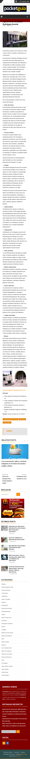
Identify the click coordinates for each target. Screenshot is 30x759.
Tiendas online (5, 672)
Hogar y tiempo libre (6, 617)
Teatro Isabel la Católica (7, 666)
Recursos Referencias (6, 657)
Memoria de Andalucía (7, 635)
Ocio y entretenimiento (7, 648)
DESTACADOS (22, 419)
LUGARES (4, 629)
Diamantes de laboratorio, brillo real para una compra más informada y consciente (17, 529)
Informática (4, 620)
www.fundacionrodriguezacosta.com (14, 390)
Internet (3, 626)
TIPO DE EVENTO (7, 422)
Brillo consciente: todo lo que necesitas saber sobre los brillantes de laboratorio (17, 558)
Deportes (4, 602)
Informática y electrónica (7, 623)
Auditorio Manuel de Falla (7, 587)
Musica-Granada (5, 641)
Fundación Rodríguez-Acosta (10, 419)
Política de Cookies (7, 752)
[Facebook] (7, 743)
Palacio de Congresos (7, 651)
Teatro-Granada (5, 669)
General (3, 614)
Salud (3, 660)
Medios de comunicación (7, 632)
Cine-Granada (5, 593)
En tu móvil (16, 752)
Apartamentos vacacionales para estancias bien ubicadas (17, 547)
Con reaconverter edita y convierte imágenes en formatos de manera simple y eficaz (14, 463)
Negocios (4, 645)
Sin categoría (5, 663)
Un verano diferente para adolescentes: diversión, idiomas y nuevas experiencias (16, 569)
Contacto (23, 752)
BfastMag (24, 754)
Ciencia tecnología (6, 590)
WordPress (18, 756)
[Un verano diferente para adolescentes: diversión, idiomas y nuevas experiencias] (4, 568)
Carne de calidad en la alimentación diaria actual (16, 538)
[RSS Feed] (3, 743)
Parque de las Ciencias (7, 654)
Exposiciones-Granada (7, 608)
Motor (3, 638)
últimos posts (8, 522)
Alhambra (4, 584)
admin (4, 25)
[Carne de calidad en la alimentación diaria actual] (4, 539)
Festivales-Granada (6, 611)
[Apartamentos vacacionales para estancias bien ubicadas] (4, 547)
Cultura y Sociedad (6, 599)
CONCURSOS (4, 596)
